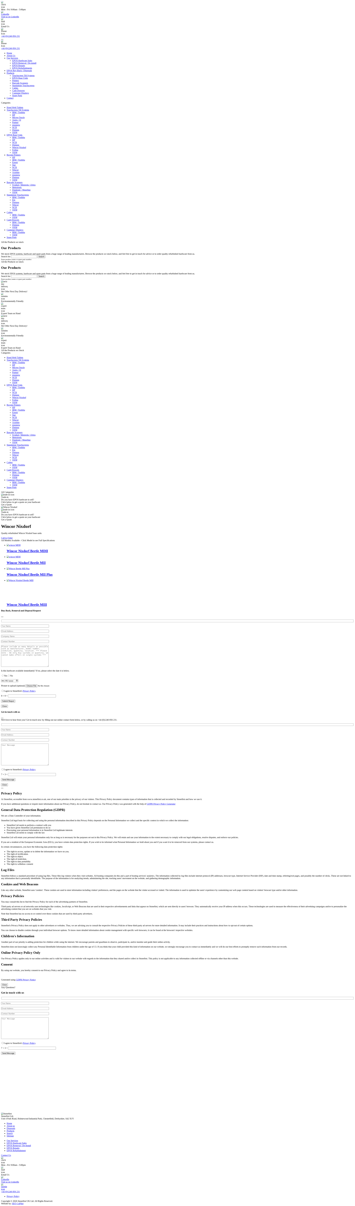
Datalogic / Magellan (21, 190)
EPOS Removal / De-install (24, 63)
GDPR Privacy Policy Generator (161, 804)
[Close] (2, 616)
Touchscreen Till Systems (23, 75)
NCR (14, 127)
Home (9, 53)
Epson (15, 162)
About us (11, 1126)
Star (14, 165)
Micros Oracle (18, 117)
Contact (10, 98)
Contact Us (6, 1155)
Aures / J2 (16, 120)
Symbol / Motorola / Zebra (24, 185)
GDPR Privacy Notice (26, 980)
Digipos (15, 130)
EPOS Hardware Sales (22, 60)
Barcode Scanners (20, 83)
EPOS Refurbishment (16, 1150)
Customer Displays (20, 93)
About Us (11, 55)
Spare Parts (17, 95)
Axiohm (15, 172)
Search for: (6, 256)
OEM (14, 132)
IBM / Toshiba (18, 112)
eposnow (16, 125)
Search (10, 1133)
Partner (15, 122)
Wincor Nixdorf (19, 147)
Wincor (15, 170)
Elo (13, 200)
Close (4, 706)
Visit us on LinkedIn (10, 17)
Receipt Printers (14, 155)
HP (13, 115)
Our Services (12, 58)
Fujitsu (15, 150)
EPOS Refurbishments (22, 68)
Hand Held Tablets (15, 107)
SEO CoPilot (17, 1203)
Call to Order (7, 538)
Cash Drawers (18, 90)
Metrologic (17, 187)
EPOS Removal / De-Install (19, 1145)
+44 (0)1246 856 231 (10, 36)
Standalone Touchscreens (23, 85)
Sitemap (10, 1136)
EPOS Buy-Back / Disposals (19, 70)
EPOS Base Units (20, 78)
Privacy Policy (29, 691)
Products (10, 73)
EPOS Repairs (18, 65)
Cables (15, 88)
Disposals (11, 1128)
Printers (15, 80)
